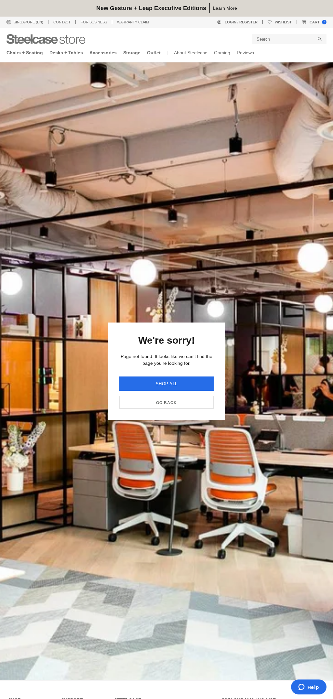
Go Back (166, 403)
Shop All (167, 383)
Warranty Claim (133, 22)
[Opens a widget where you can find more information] (308, 687)
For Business (94, 22)
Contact (62, 22)
